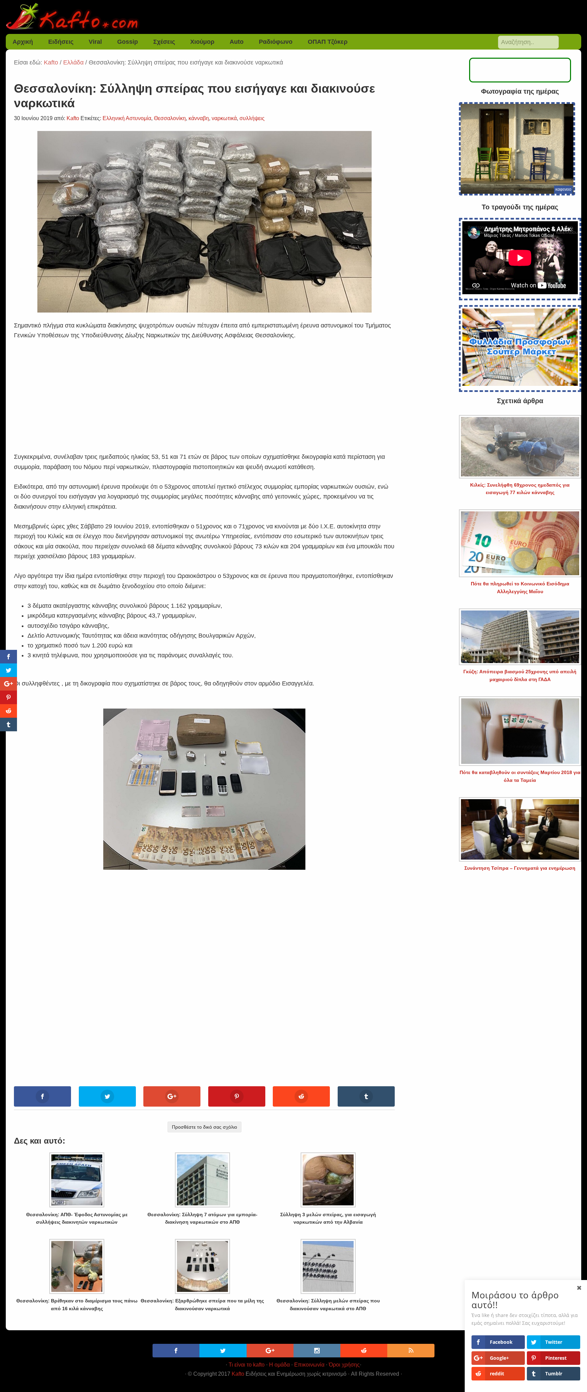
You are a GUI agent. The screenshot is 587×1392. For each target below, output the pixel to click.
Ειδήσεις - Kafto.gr (293, 17)
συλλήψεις (252, 118)
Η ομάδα (279, 1365)
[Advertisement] (204, 387)
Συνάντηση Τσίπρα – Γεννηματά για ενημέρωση (519, 868)
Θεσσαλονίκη (170, 118)
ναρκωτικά (224, 118)
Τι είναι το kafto (247, 1365)
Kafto (238, 1374)
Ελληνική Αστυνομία (127, 118)
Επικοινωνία (309, 1365)
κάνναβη (199, 118)
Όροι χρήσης (344, 1365)
